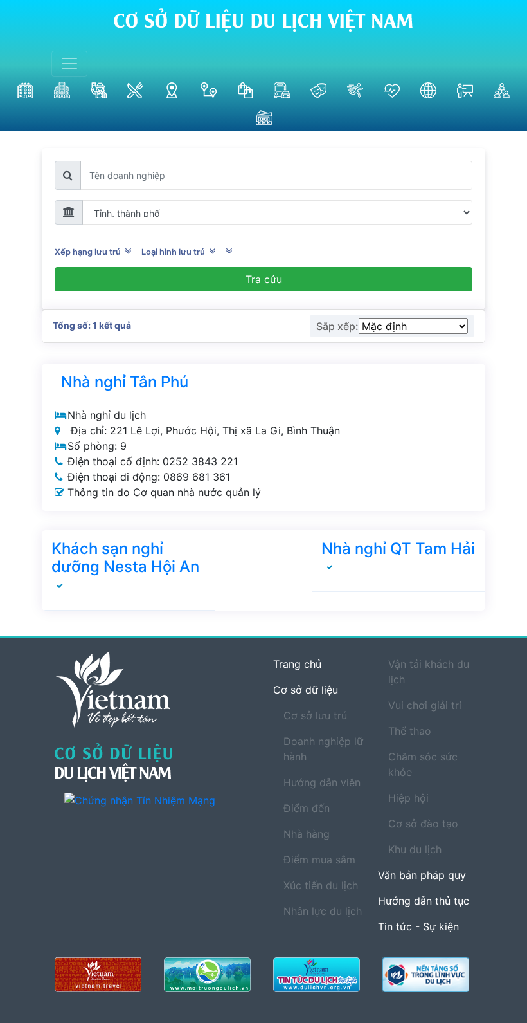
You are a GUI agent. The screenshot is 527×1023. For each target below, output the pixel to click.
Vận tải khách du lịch (428, 672)
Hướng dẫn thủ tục (423, 900)
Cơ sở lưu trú (315, 715)
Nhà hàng (306, 833)
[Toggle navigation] (69, 64)
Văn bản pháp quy (422, 875)
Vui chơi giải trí (424, 705)
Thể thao (409, 730)
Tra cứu (264, 279)
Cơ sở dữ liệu (305, 689)
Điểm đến (306, 808)
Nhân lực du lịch (322, 911)
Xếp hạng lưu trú (90, 252)
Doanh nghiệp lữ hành (323, 749)
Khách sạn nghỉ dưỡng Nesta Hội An (125, 557)
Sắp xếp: (337, 326)
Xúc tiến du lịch (320, 885)
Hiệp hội (408, 797)
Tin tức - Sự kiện (418, 926)
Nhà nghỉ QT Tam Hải (398, 548)
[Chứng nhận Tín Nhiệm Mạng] (159, 799)
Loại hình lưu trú (175, 252)
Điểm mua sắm (319, 859)
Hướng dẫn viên (322, 782)
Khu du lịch (415, 849)
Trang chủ (297, 664)
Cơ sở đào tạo (423, 823)
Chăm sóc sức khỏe (423, 764)
